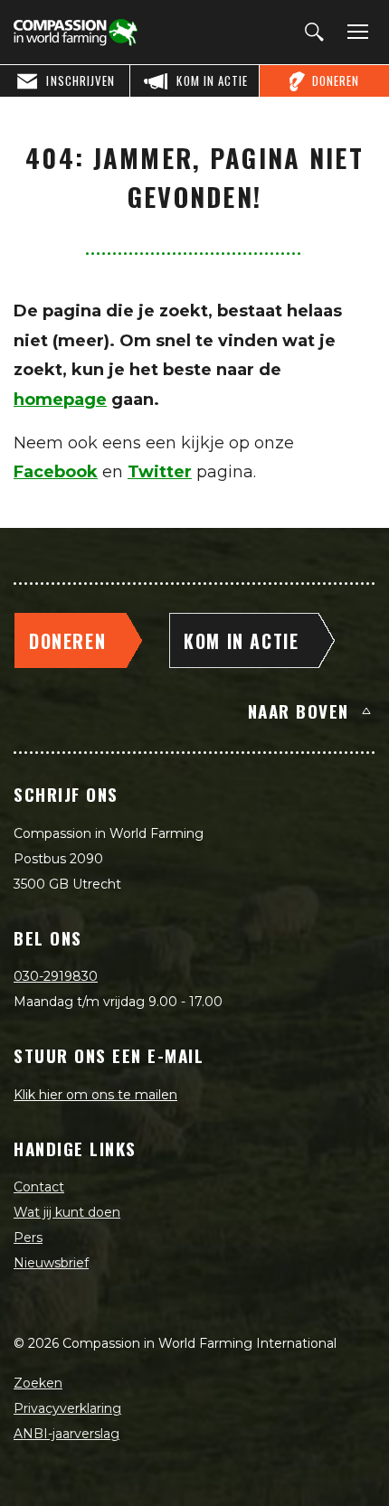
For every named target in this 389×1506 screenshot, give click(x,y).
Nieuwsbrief (51, 1263)
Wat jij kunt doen (67, 1212)
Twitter (160, 472)
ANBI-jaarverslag (66, 1434)
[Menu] (354, 32)
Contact (39, 1187)
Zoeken (38, 1383)
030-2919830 (56, 976)
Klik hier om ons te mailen (95, 1095)
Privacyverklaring (67, 1408)
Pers (28, 1237)
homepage (60, 399)
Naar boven (298, 710)
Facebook (56, 472)
